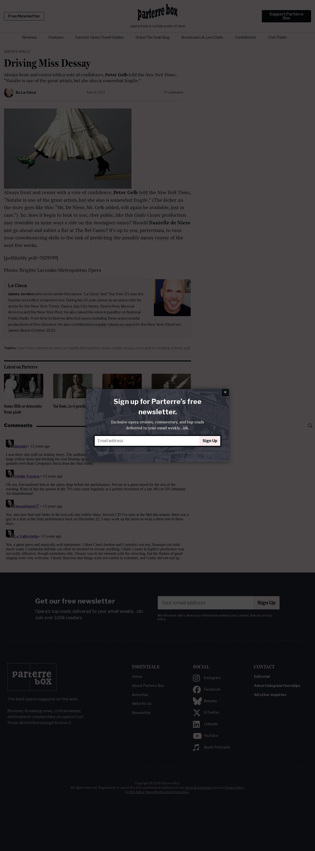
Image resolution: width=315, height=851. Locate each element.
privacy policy (207, 453)
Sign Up (210, 440)
